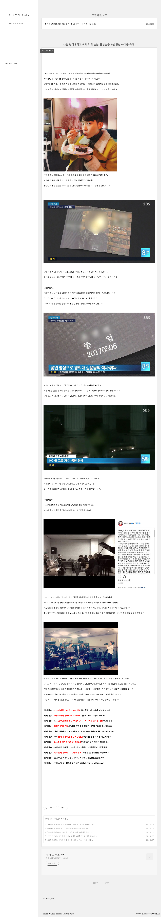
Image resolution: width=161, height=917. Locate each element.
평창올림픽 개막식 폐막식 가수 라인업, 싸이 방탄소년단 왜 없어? (68, 840)
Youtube (65, 913)
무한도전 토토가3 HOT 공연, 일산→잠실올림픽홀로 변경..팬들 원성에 (70, 836)
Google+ (71, 913)
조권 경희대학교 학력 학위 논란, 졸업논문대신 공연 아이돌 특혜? (70, 24)
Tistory (146, 913)
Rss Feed (45, 913)
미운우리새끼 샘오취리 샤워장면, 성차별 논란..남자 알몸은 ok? (67, 832)
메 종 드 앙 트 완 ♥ (19, 15)
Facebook (59, 913)
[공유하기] (51, 808)
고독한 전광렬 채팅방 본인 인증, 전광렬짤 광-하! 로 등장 (65, 828)
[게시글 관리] (54, 808)
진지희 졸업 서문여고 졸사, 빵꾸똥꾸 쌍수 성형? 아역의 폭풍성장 (68, 824)
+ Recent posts (48, 898)
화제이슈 (11, 63)
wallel (158, 913)
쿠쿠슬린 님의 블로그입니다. (57, 858)
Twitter (53, 913)
